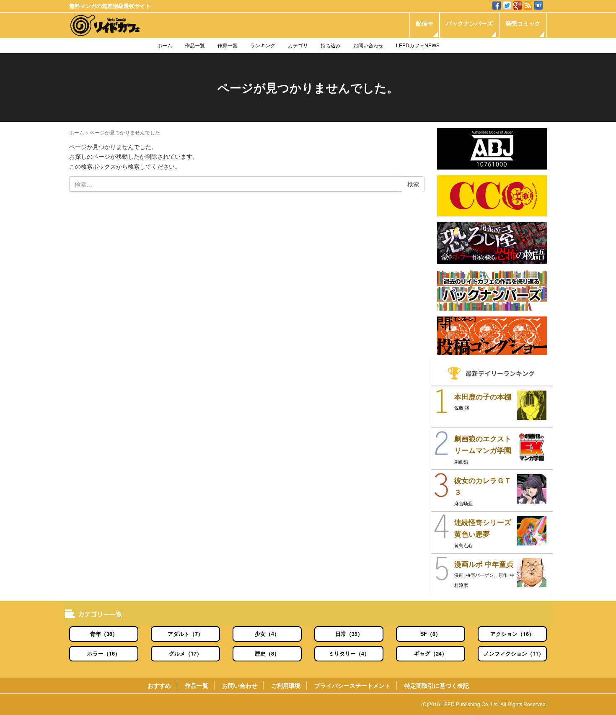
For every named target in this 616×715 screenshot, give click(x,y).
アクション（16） (512, 634)
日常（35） (349, 634)
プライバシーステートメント (352, 685)
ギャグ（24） (430, 653)
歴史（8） (267, 653)
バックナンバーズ (469, 23)
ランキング (262, 45)
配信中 (424, 23)
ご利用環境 (285, 685)
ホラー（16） (103, 653)
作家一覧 (227, 45)
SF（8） (430, 634)
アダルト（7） (185, 634)
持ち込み (331, 45)
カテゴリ (298, 45)
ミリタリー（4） (349, 653)
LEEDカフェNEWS (418, 45)
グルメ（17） (185, 653)
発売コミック (523, 23)
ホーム (164, 45)
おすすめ (159, 685)
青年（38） (104, 634)
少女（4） (267, 634)
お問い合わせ (368, 45)
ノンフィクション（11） (514, 653)
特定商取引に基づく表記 (436, 685)
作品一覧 (195, 45)
